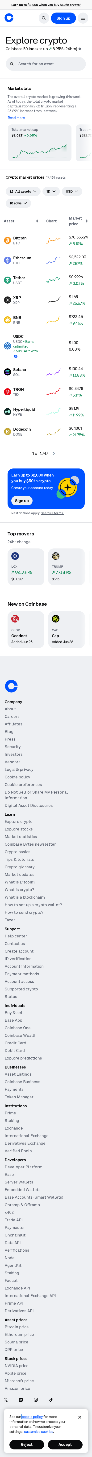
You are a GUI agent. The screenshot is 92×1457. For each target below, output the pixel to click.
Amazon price (17, 1388)
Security (13, 746)
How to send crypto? (24, 912)
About (10, 708)
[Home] (9, 18)
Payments (14, 1089)
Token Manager (19, 1097)
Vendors (13, 761)
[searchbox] (51, 64)
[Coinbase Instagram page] (36, 1400)
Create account (19, 951)
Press (10, 739)
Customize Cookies (38, 1432)
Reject (27, 1444)
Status (11, 996)
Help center (16, 936)
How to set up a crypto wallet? (33, 904)
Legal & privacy (19, 769)
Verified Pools (18, 1150)
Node (10, 1257)
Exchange (14, 1128)
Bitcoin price (17, 1327)
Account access (19, 981)
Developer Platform (23, 1167)
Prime (10, 1113)
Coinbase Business (22, 1081)
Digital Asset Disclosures (29, 805)
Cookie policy (17, 777)
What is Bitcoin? (20, 882)
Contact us (15, 943)
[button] (83, 18)
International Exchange (27, 1135)
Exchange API (17, 1288)
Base (9, 1174)
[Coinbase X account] (6, 1400)
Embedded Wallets (23, 1189)
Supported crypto (21, 989)
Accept (65, 1444)
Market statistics (21, 836)
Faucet (11, 1280)
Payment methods (22, 973)
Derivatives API (19, 1310)
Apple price (15, 1373)
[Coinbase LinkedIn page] (21, 1400)
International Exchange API (30, 1295)
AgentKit (13, 1265)
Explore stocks (19, 829)
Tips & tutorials (19, 859)
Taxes (10, 920)
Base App (13, 1020)
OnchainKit (15, 1235)
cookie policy (32, 1417)
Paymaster (15, 1227)
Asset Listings (18, 1074)
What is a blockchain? (25, 897)
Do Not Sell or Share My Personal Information (36, 795)
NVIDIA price (17, 1365)
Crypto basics (17, 851)
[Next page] (54, 453)
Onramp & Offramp (22, 1204)
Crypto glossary (20, 867)
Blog (9, 731)
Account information (24, 966)
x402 (9, 1212)
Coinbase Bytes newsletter (30, 844)
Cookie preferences (23, 784)
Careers (12, 716)
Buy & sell (14, 1012)
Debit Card (15, 1050)
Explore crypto (19, 821)
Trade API (14, 1220)
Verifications (17, 1250)
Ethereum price (19, 1334)
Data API (13, 1242)
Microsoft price (19, 1380)
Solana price (16, 1342)
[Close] (80, 1417)
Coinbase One (18, 1027)
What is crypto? (19, 889)
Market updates (19, 874)
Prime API (14, 1303)
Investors (14, 754)
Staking (12, 1120)
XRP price (14, 1349)
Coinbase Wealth (21, 1035)
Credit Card (15, 1043)
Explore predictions (23, 1058)
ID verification (18, 958)
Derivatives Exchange (25, 1143)
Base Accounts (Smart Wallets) (34, 1197)
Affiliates (13, 724)
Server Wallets (19, 1182)
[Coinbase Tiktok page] (51, 1400)
